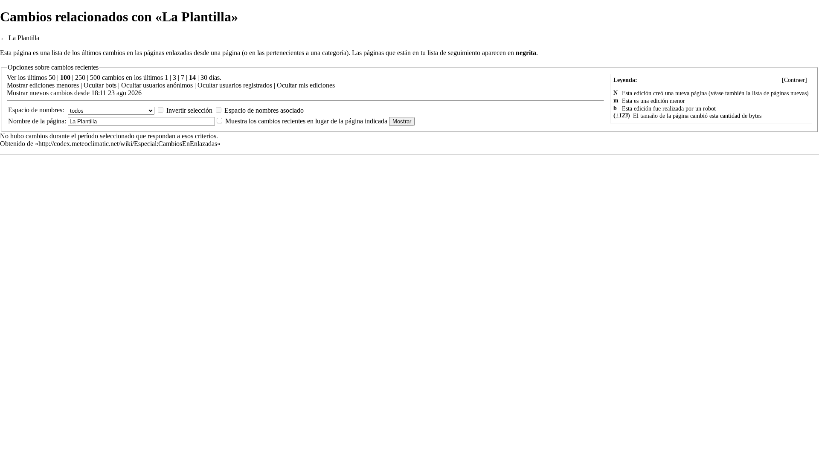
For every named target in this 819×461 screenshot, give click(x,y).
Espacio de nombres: (36, 110)
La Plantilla (24, 37)
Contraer (794, 80)
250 (80, 77)
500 (95, 77)
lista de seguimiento (453, 52)
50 (52, 77)
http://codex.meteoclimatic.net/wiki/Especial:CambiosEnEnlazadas (127, 143)
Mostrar (17, 85)
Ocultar (94, 85)
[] (794, 80)
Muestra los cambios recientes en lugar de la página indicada (306, 121)
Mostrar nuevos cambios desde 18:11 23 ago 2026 (74, 92)
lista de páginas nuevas (779, 93)
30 (203, 77)
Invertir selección (189, 110)
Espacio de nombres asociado (264, 110)
